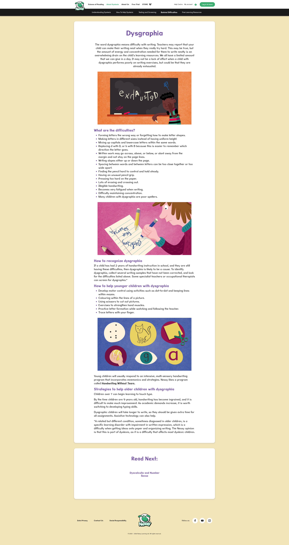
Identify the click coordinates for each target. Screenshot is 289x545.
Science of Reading (96, 4)
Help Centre (178, 4)
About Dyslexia (112, 4)
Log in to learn (207, 4)
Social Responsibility (118, 520)
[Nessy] (145, 526)
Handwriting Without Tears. (118, 383)
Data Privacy (82, 520)
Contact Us (98, 520)
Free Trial (136, 4)
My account (188, 4)
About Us (125, 4)
